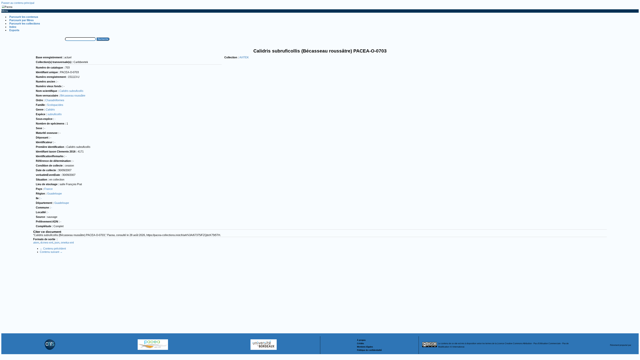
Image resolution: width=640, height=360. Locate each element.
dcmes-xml (46, 242)
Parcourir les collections (24, 23)
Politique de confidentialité (369, 350)
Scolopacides (55, 105)
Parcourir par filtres (21, 20)
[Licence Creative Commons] (429, 345)
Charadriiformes (54, 100)
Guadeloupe (54, 193)
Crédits (360, 343)
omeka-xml (67, 242)
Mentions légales (365, 347)
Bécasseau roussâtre (72, 95)
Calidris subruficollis (71, 91)
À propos (361, 340)
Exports (14, 30)
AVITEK (244, 57)
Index (12, 27)
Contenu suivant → (51, 251)
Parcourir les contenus (23, 17)
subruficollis (55, 114)
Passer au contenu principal (17, 3)
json (57, 242)
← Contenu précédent (53, 248)
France (48, 189)
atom (36, 242)
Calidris (50, 109)
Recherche (103, 39)
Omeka (635, 345)
